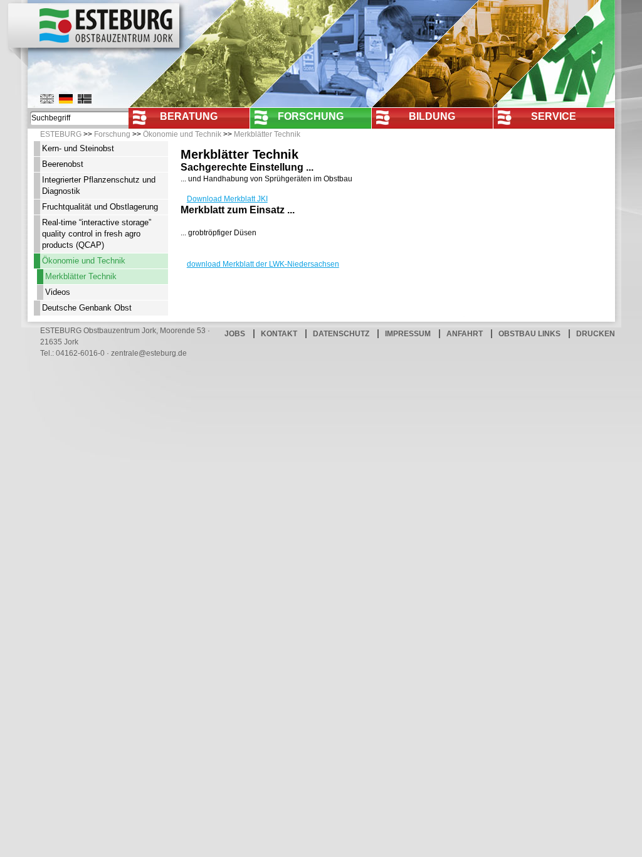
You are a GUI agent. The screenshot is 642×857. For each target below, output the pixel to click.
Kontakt (279, 333)
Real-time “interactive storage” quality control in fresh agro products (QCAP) (96, 234)
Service (553, 116)
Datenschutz (341, 333)
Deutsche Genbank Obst (87, 307)
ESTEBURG (61, 134)
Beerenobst (62, 164)
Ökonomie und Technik (182, 134)
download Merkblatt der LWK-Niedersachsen (263, 264)
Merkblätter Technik (267, 134)
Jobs (234, 333)
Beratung (189, 116)
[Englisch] (47, 99)
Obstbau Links (529, 333)
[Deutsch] (66, 99)
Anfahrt (464, 333)
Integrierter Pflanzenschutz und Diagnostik (98, 185)
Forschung (311, 116)
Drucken (595, 333)
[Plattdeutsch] (85, 99)
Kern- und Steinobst (78, 148)
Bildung (432, 116)
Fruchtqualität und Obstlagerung (100, 206)
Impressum (408, 333)
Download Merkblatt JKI (227, 198)
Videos (57, 292)
